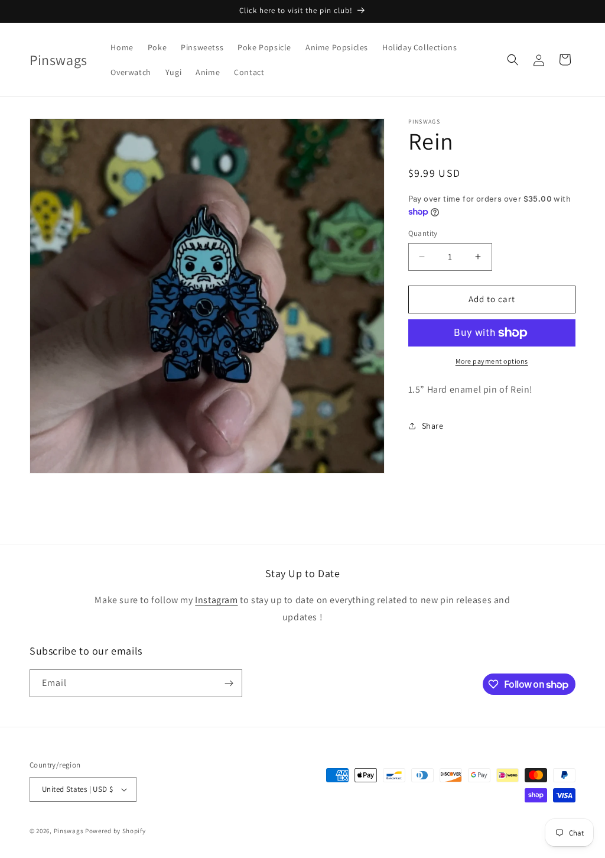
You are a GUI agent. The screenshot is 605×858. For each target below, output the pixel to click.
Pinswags (69, 831)
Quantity (423, 233)
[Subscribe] (229, 683)
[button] (513, 60)
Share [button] (433, 425)
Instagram (216, 600)
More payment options (492, 361)
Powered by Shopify (115, 831)
